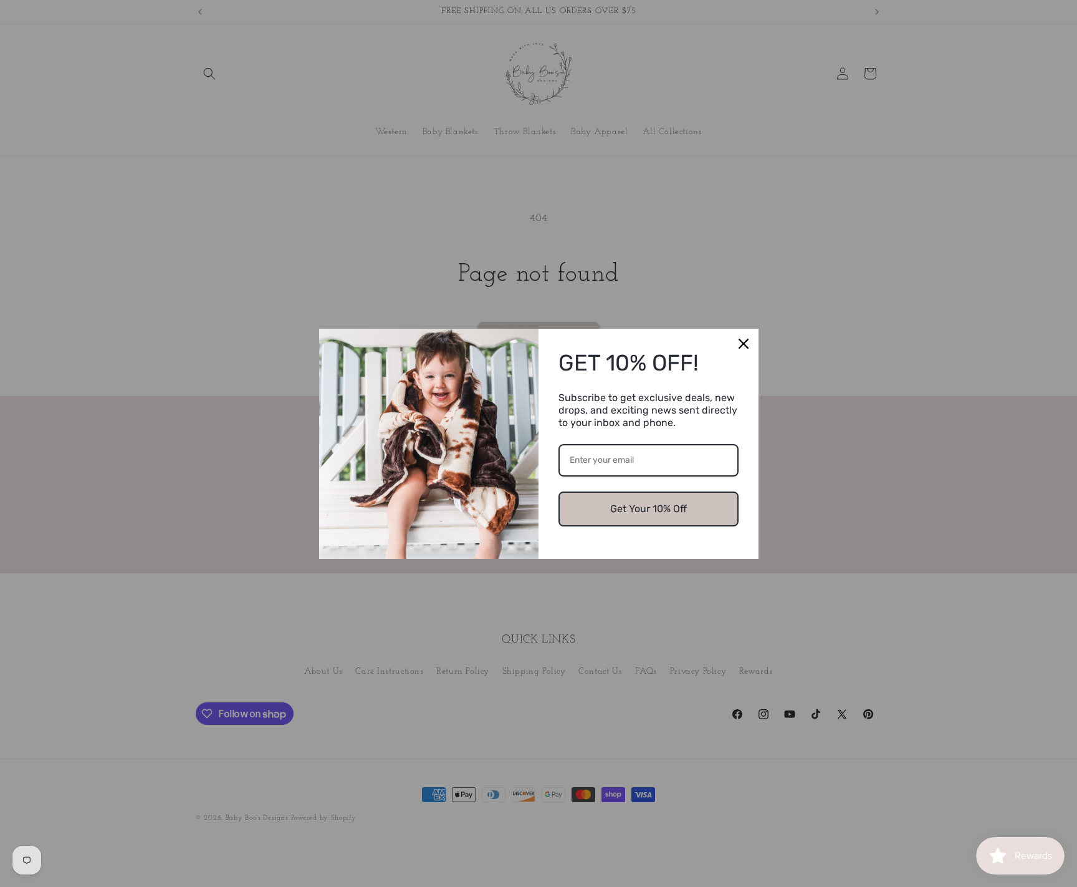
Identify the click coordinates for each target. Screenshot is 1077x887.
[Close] (744, 344)
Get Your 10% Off (648, 509)
